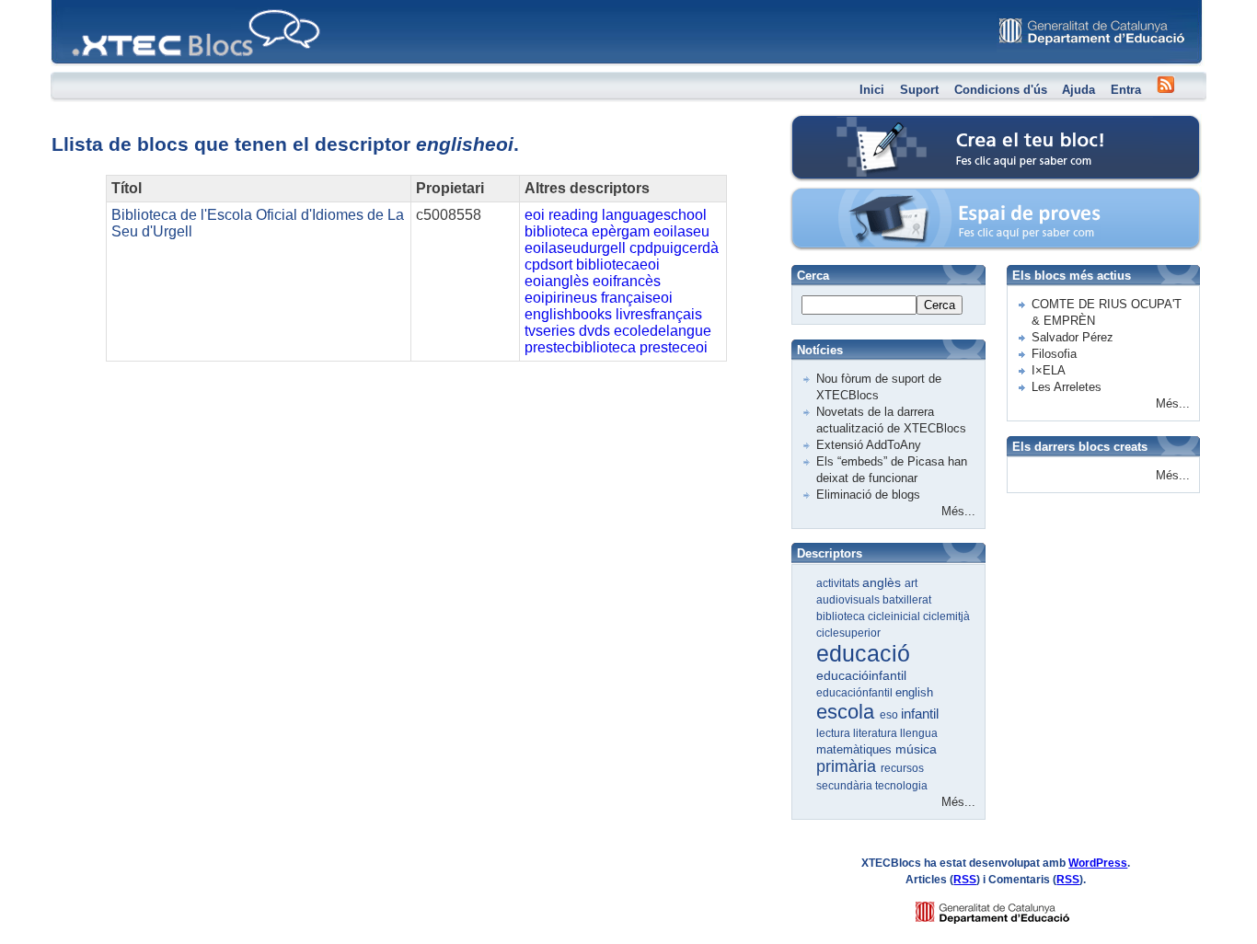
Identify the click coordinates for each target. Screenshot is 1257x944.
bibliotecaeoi (618, 264)
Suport (919, 90)
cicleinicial (895, 616)
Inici (871, 90)
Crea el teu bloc (870, 125)
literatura (876, 733)
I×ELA (1049, 370)
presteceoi (674, 347)
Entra (1126, 90)
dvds (594, 331)
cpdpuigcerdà (674, 248)
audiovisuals (849, 599)
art (911, 583)
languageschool (654, 215)
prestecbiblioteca (580, 347)
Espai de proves (870, 197)
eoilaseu (681, 231)
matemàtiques (855, 749)
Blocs (77, 5)
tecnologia (901, 785)
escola (848, 711)
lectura (834, 733)
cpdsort (548, 264)
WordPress (1097, 863)
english (914, 692)
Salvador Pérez (1072, 337)
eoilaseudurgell (575, 248)
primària (848, 766)
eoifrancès (627, 281)
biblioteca (556, 231)
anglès (883, 582)
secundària (845, 785)
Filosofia (1054, 354)
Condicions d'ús (1000, 90)
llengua (919, 733)
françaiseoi (637, 297)
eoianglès (557, 281)
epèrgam (621, 231)
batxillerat (906, 599)
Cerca (939, 305)
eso (890, 714)
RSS (964, 879)
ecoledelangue (662, 331)
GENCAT (1010, 908)
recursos (902, 768)
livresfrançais (659, 314)
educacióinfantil (861, 675)
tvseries (550, 331)
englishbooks (568, 314)
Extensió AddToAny (868, 445)
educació (863, 653)
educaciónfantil (855, 692)
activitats (839, 583)
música (916, 749)
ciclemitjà (946, 616)
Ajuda (1078, 90)
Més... (958, 511)
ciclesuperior (848, 633)
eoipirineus (561, 297)
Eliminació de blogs (868, 494)
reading (573, 215)
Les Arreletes (1066, 387)
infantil (920, 713)
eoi (535, 215)
